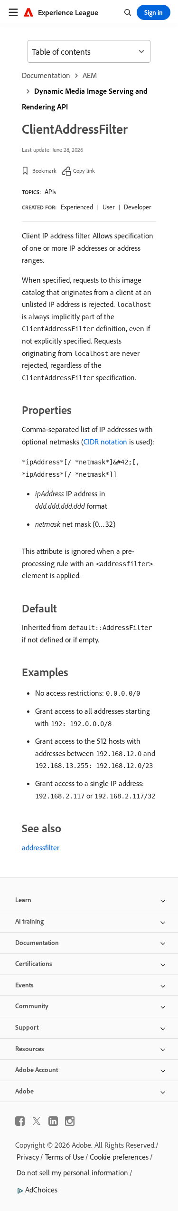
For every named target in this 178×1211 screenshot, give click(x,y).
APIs (50, 191)
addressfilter (40, 847)
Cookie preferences (119, 1157)
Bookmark (44, 170)
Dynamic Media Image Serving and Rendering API (85, 98)
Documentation (46, 75)
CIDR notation (105, 441)
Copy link (84, 170)
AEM (90, 75)
